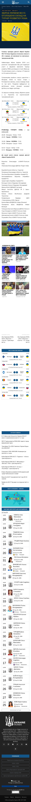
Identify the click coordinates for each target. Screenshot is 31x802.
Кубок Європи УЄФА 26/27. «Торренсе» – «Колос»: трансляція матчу (15, 457)
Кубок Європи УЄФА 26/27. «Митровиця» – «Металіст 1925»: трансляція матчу (13, 462)
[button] (2, 2)
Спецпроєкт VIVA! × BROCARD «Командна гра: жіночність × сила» (14, 452)
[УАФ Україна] (15, 760)
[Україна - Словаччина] (15, 388)
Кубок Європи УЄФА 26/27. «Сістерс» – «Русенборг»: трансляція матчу (12, 467)
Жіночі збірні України (17, 6)
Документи (18, 797)
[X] (13, 44)
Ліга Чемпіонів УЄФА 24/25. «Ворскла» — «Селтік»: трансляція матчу (8, 339)
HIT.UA (13, 791)
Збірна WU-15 (15, 10)
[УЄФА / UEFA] (15, 763)
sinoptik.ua (21, 789)
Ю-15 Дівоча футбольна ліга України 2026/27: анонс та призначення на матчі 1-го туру (14, 437)
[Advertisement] (15, 314)
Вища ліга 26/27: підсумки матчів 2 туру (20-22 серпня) (14, 477)
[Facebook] (6, 44)
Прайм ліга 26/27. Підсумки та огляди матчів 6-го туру (15, 483)
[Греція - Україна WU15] (15, 104)
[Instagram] (8, 744)
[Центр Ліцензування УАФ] (15, 770)
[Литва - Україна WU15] (15, 112)
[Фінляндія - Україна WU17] (15, 357)
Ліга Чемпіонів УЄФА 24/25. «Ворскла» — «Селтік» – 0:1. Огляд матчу (23, 339)
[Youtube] (26, 744)
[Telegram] (9, 44)
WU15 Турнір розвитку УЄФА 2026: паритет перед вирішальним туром (15, 442)
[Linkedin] (25, 44)
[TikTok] (17, 744)
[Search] (28, 2)
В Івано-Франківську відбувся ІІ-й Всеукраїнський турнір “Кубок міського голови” (15, 472)
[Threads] (15, 749)
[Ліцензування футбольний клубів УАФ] (15, 776)
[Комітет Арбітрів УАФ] (15, 773)
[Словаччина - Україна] (15, 364)
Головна (7, 797)
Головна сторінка (6, 6)
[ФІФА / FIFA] (15, 766)
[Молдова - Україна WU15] (15, 121)
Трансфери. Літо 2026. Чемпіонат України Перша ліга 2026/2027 (15, 447)
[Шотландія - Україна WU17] (15, 372)
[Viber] (17, 44)
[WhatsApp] (21, 44)
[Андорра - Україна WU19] (15, 395)
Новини (12, 797)
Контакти (24, 797)
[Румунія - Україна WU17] (15, 380)
